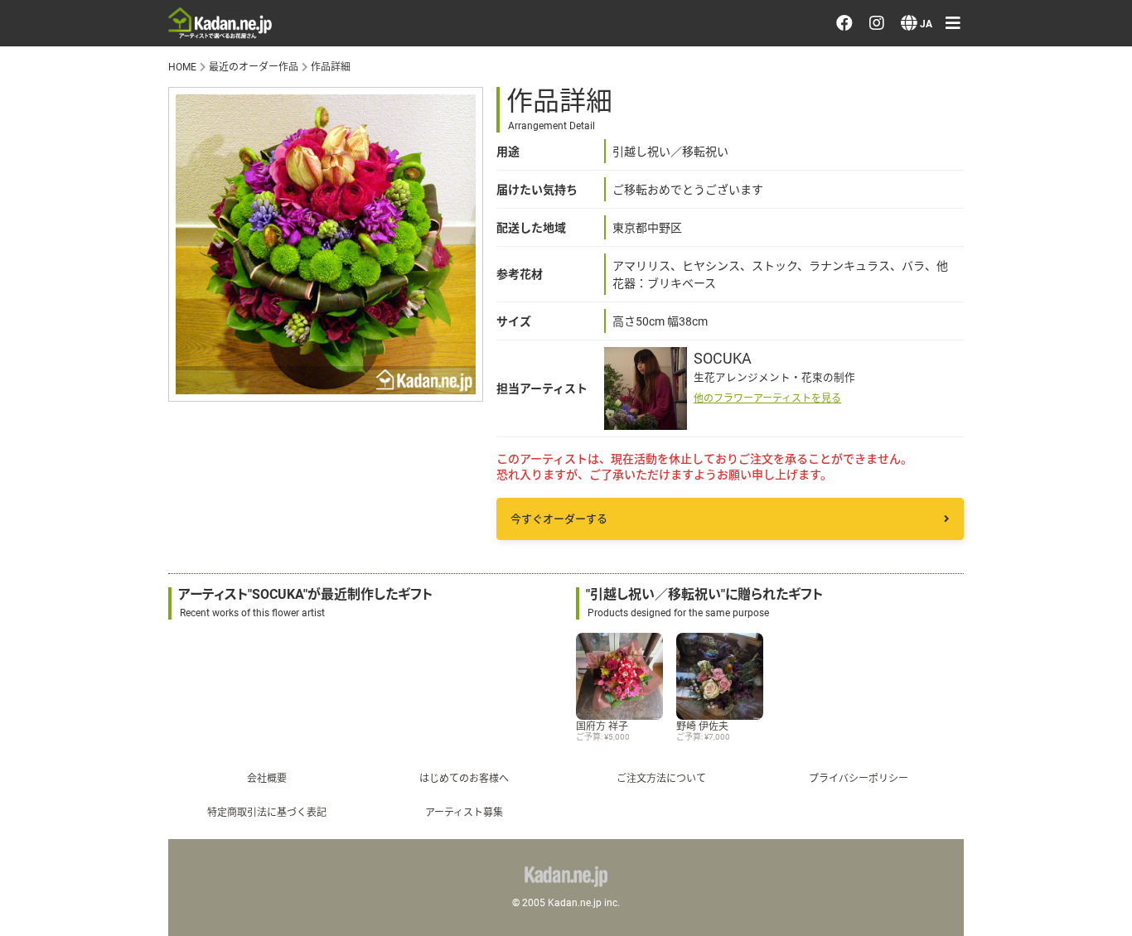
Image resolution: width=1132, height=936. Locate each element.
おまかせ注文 (925, 70)
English (903, 871)
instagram (928, 715)
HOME (182, 66)
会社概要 (267, 777)
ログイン (910, 321)
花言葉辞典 (917, 478)
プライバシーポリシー (954, 620)
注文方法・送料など (947, 525)
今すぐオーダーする (558, 518)
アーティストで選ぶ (946, 166)
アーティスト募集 (464, 811)
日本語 (902, 823)
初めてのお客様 (932, 572)
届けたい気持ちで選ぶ (954, 213)
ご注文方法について (661, 777)
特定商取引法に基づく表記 (267, 811)
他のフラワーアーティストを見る (767, 397)
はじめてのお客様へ (464, 777)
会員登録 (910, 369)
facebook (927, 667)
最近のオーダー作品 (947, 118)
